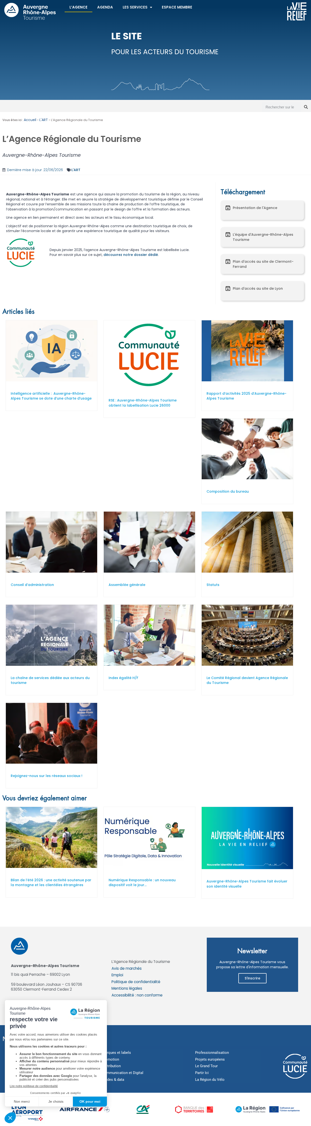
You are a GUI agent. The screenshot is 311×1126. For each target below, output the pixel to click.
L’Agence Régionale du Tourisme (141, 961)
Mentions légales (127, 988)
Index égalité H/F (123, 677)
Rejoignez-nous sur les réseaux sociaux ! (46, 775)
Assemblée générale (127, 584)
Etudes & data (113, 1079)
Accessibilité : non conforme (137, 995)
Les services (135, 7)
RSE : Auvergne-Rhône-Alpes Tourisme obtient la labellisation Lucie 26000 (143, 403)
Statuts (213, 584)
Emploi (117, 975)
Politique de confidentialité (136, 981)
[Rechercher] (306, 107)
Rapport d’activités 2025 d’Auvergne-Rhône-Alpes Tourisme (246, 396)
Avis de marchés (127, 968)
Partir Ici (202, 1073)
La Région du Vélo (210, 1079)
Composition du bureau (228, 491)
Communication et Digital (122, 1073)
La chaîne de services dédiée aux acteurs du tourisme (50, 680)
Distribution (111, 1066)
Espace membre (177, 7)
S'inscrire (252, 978)
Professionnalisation (212, 1052)
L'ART (43, 119)
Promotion (110, 1059)
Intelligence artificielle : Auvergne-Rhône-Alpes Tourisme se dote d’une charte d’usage (51, 396)
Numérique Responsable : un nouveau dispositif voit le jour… (142, 883)
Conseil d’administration (32, 584)
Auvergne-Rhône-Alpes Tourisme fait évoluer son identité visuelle (247, 884)
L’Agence (78, 7)
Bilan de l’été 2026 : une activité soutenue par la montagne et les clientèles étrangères (51, 883)
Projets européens (210, 1059)
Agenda (105, 7)
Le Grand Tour (206, 1066)
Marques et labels (116, 1052)
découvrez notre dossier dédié (131, 254)
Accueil (30, 119)
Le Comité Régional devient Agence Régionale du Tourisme (247, 680)
